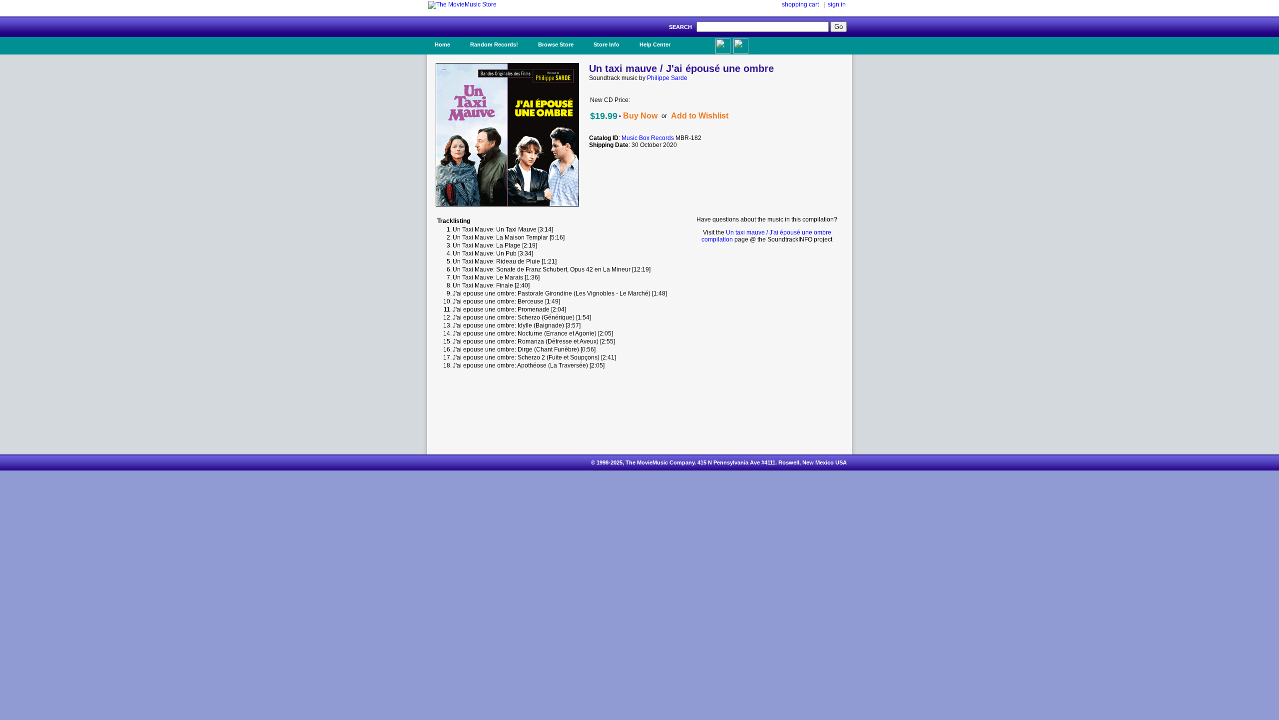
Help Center (655, 45)
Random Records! (494, 45)
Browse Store (556, 45)
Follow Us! (760, 44)
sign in (837, 4)
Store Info (607, 45)
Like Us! (698, 41)
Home (442, 45)
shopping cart (800, 4)
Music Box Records (648, 138)
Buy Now (640, 116)
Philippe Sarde (667, 78)
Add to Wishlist (699, 116)
